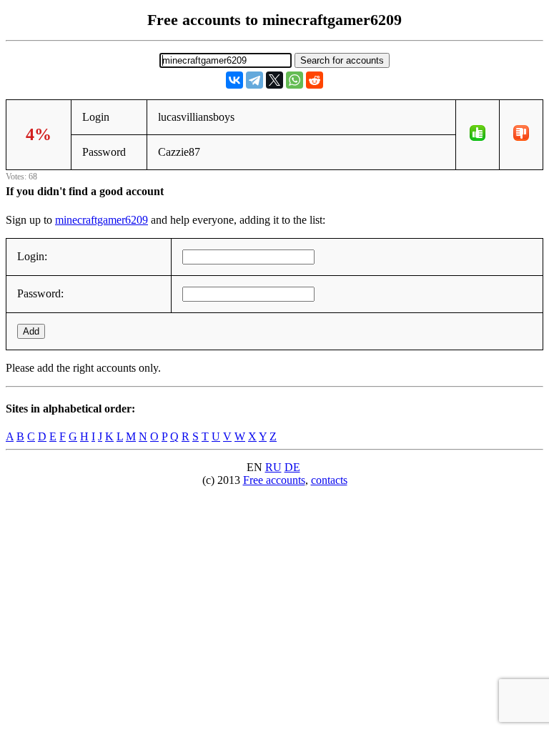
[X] (274, 80)
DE (292, 467)
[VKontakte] (234, 80)
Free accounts (274, 480)
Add (31, 331)
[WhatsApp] (294, 80)
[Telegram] (254, 80)
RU (273, 467)
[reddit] (314, 80)
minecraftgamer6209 (101, 220)
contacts (329, 480)
